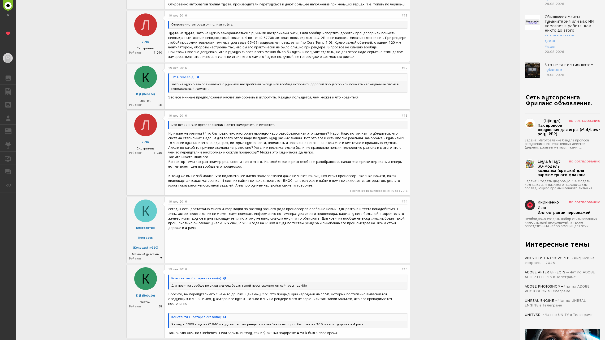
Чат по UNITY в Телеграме (568, 315)
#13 (404, 115)
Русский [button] (10, 185)
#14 (404, 201)
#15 (404, 269)
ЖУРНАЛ (11, 131)
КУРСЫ (8, 158)
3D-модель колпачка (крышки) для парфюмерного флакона (562, 170)
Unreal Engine (539, 300)
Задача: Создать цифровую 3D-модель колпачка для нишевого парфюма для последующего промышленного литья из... (560, 184)
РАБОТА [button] (8, 117)
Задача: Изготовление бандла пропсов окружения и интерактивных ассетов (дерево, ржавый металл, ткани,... (557, 144)
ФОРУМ (8, 171)
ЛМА (145, 41)
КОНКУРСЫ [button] (8, 144)
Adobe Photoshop (542, 286)
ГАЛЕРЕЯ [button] (8, 77)
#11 (404, 15)
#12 (404, 68)
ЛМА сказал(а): (183, 77)
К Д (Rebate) (145, 94)
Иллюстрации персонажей (564, 213)
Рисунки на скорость (547, 258)
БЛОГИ (8, 104)
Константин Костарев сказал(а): (196, 278)
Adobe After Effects (545, 272)
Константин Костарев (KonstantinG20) (145, 237)
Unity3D (532, 315)
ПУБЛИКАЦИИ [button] (8, 91)
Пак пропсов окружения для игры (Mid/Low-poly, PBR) (569, 129)
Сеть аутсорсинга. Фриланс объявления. (559, 100)
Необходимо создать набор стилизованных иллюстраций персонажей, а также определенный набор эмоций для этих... (561, 222)
